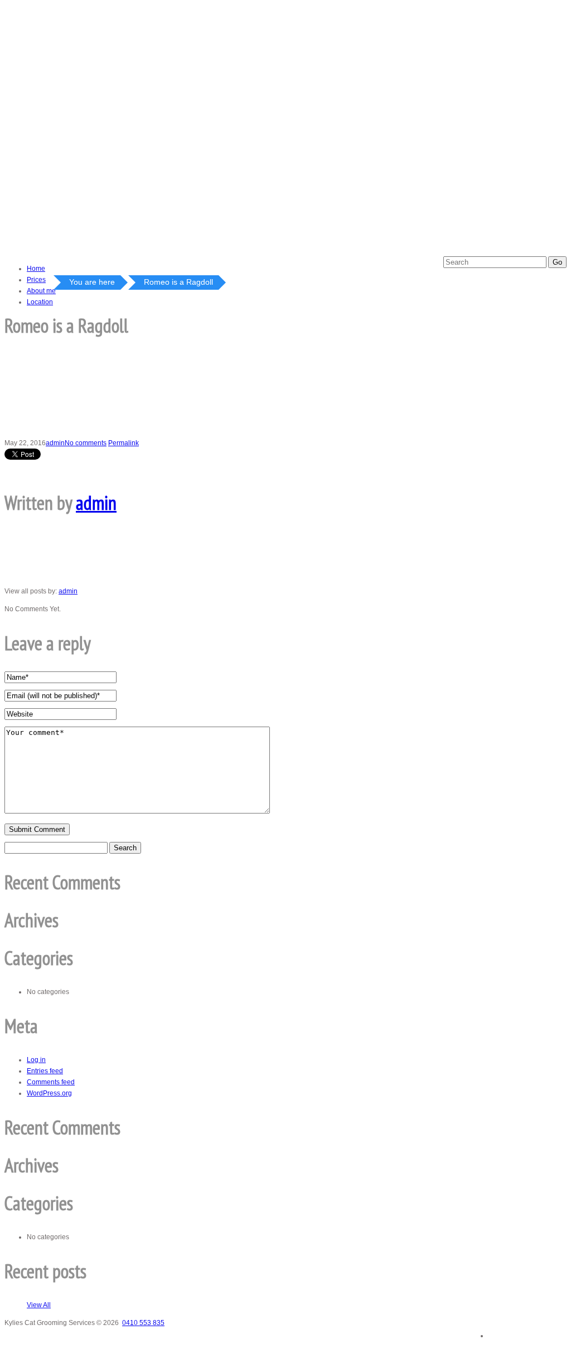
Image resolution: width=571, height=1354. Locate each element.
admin (55, 443)
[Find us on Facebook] (504, 1332)
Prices (36, 280)
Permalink (123, 443)
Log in (36, 1060)
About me (41, 291)
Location (40, 302)
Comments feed (51, 1082)
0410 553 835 (143, 1323)
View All (39, 1305)
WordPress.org (49, 1093)
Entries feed (45, 1071)
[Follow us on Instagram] (551, 1332)
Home (36, 268)
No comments (86, 443)
